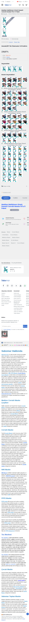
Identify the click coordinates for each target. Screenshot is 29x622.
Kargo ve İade (6, 186)
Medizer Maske (15, 237)
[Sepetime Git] (26, 5)
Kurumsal (16, 291)
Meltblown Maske (6, 237)
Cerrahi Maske (15, 232)
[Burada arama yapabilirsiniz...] (23, 5)
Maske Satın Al (5, 243)
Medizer (8, 57)
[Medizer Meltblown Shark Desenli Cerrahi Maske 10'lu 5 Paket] (5, 269)
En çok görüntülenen (17, 262)
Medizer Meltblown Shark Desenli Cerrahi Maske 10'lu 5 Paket (16, 267)
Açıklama (6, 198)
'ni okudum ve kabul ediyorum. (13, 329)
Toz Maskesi (6, 534)
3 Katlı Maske (5, 234)
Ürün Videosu (6, 38)
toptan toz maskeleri (11, 564)
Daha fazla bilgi (15, 38)
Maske (8, 232)
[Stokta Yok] (10, 271)
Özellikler (15, 198)
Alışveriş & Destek (6, 291)
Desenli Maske (13, 234)
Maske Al (13, 243)
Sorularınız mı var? (7, 192)
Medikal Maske (5, 240)
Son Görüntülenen (5, 262)
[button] (4, 17)
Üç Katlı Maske (14, 240)
